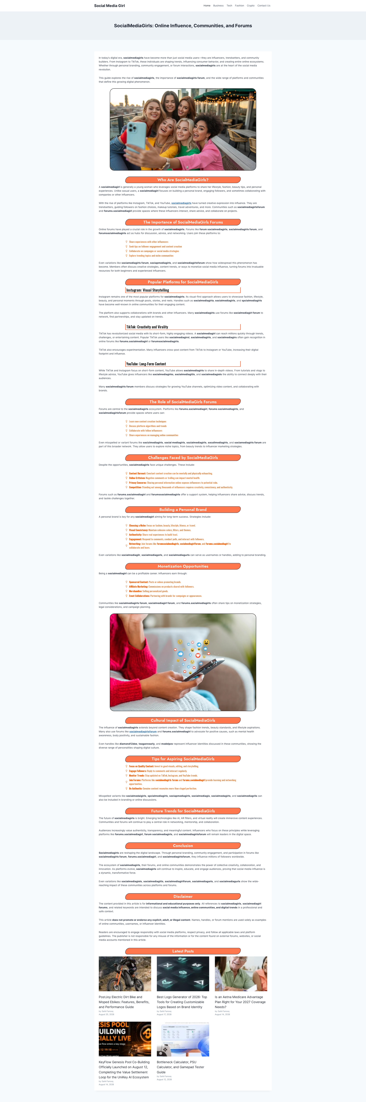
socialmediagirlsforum (143, 731)
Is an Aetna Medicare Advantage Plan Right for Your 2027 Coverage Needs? (240, 1002)
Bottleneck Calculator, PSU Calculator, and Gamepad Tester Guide (180, 1067)
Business (218, 5)
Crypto (250, 5)
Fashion (239, 5)
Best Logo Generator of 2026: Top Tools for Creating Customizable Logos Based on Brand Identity (182, 1002)
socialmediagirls (181, 203)
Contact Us (263, 5)
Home (207, 5)
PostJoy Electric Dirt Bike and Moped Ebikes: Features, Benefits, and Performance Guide (124, 1002)
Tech (229, 5)
